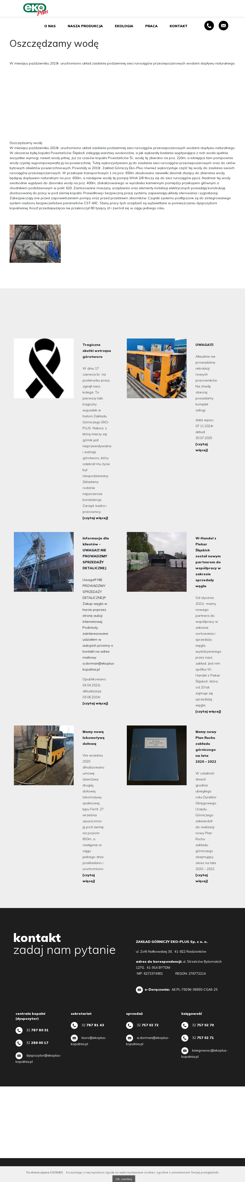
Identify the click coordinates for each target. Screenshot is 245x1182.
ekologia (124, 26)
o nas (50, 26)
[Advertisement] (122, 103)
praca (151, 26)
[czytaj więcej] (95, 518)
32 (37, 1030)
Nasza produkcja (85, 26)
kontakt (179, 26)
